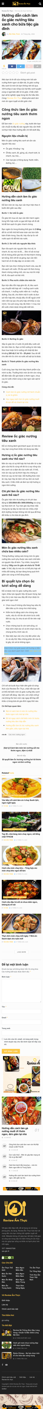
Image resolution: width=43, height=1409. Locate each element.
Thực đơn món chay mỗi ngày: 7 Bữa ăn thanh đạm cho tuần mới (19, 937)
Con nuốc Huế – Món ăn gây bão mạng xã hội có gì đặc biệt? (24, 1156)
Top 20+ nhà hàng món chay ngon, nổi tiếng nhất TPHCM (21, 835)
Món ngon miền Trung (20, 1280)
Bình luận (6, 977)
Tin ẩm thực (35, 1267)
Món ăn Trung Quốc (6, 1286)
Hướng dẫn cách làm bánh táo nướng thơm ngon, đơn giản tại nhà (24, 1176)
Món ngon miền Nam (20, 1274)
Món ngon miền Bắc (20, 1268)
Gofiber (4, 1389)
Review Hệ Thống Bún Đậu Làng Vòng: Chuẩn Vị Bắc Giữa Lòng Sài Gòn (26, 1332)
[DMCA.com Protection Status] (8, 1257)
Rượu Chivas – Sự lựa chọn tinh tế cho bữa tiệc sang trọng (26, 1354)
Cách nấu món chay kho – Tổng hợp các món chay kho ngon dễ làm (19, 869)
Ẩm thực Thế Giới (7, 1268)
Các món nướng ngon (17, 734)
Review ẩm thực (7, 1379)
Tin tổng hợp (35, 1271)
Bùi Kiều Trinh (14, 34)
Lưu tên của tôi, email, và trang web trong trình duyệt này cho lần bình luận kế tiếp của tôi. (22, 1042)
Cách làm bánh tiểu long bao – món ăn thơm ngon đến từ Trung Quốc (23, 1166)
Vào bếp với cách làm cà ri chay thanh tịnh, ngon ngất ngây (20, 801)
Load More (21, 952)
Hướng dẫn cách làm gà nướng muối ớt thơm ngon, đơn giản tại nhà (15, 1131)
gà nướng (5, 1320)
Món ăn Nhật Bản (7, 1280)
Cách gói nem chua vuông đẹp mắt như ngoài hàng (25, 1344)
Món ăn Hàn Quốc (7, 1274)
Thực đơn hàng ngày (20, 1286)
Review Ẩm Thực (7, 11)
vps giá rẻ (5, 1251)
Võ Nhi (6, 806)
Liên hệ (5, 1304)
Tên (4, 1006)
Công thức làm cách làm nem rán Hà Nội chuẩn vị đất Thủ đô (24, 1145)
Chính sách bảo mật (10, 1309)
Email (5, 1017)
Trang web (6, 1028)
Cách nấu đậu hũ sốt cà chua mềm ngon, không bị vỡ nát (20, 903)
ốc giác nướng (19, 123)
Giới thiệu (6, 1300)
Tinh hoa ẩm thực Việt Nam (23, 11)
